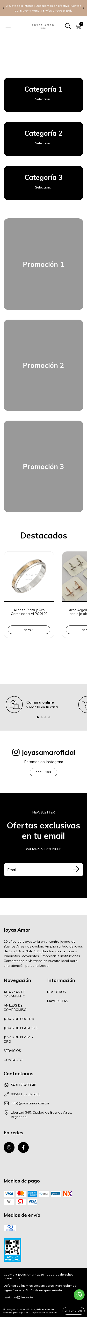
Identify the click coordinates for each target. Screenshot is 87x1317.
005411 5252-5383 (25, 1094)
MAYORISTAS (57, 1001)
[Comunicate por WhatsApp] (79, 1294)
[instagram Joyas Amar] (9, 1147)
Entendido (73, 1310)
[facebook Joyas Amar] (23, 1147)
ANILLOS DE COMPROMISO (15, 1007)
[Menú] (8, 26)
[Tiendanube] (19, 1298)
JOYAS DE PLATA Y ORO (19, 1039)
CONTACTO (13, 1060)
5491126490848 (23, 1085)
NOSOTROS (56, 992)
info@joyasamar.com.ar (30, 1103)
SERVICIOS (12, 1050)
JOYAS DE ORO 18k (19, 1019)
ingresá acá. (13, 1290)
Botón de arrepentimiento (44, 1290)
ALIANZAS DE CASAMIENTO (14, 994)
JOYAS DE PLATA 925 (20, 1028)
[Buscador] (68, 26)
